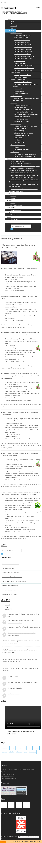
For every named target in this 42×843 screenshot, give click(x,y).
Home (9, 19)
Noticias (9, 200)
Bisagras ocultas (19, 142)
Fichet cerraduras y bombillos (23, 109)
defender (11, 752)
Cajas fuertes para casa (21, 121)
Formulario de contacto (7, 776)
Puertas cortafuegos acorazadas (24, 56)
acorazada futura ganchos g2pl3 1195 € (22, 177)
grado (25, 752)
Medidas (16, 147)
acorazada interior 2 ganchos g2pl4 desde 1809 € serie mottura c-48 (24, 185)
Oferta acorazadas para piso (22, 35)
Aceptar (3, 842)
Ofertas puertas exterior (21, 37)
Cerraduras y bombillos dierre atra (24, 112)
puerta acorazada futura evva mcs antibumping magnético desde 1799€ (23, 190)
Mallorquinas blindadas (21, 93)
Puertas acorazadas (16, 33)
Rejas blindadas (19, 91)
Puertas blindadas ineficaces (23, 82)
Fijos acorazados (19, 61)
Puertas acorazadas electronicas (24, 68)
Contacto (10, 212)
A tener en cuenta (15, 124)
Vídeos (12, 198)
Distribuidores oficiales (21, 77)
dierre (24, 748)
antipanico (19, 752)
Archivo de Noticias (16, 205)
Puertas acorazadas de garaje (23, 51)
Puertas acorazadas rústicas (22, 54)
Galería (9, 193)
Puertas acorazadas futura (22, 40)
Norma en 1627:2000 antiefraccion (24, 156)
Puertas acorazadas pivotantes (23, 70)
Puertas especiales (16, 96)
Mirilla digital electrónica (21, 135)
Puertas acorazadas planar (22, 42)
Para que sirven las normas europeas (25, 154)
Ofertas (9, 159)
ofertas (12, 748)
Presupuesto (11, 207)
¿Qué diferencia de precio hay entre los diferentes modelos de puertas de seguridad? (20, 651)
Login (38, 7)
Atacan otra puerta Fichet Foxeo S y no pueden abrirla (24, 627)
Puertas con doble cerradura (22, 49)
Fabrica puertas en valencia (22, 75)
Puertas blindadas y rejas (17, 79)
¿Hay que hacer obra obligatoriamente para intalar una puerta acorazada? (20, 669)
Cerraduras (13, 103)
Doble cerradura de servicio (22, 105)
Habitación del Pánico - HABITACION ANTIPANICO (23, 682)
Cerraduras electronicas (21, 119)
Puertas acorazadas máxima (22, 44)
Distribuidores (18, 138)
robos (29, 748)
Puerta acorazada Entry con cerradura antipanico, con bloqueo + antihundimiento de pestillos (24, 167)
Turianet (3, 839)
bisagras (4, 752)
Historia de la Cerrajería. (15, 688)
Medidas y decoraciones (17, 145)
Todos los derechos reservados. (28, 837)
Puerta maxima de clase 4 (18, 161)
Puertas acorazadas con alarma (23, 65)
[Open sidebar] (7, 233)
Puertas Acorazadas (13, 694)
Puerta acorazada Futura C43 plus (20, 163)
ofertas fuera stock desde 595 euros (21, 173)
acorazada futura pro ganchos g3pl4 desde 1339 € (24, 181)
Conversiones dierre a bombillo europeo (26, 114)
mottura (18, 748)
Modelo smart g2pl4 (20, 63)
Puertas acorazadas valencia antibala (25, 126)
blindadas (36, 748)
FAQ (11, 23)
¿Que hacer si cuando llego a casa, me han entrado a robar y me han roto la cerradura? (20, 642)
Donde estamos (15, 72)
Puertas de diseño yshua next (23, 47)
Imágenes (13, 196)
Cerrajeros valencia (20, 128)
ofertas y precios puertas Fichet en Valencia (23, 170)
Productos (10, 30)
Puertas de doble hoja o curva (23, 58)
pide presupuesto (15, 210)
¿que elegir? (18, 89)
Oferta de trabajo (19, 130)
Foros (9, 217)
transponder (32, 752)
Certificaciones (18, 140)
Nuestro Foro (14, 219)
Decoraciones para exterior (22, 149)
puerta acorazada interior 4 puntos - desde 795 (24, 175)
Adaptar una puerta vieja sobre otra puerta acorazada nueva (26, 99)
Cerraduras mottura (20, 107)
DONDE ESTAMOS (13, 676)
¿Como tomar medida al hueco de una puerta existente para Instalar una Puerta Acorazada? (20, 660)
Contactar (13, 214)
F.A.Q (6, 607)
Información (13, 26)
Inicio (12, 21)
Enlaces (12, 28)
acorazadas (5, 748)
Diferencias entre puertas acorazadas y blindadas (25, 85)
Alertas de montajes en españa (23, 133)
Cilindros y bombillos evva (22, 116)
